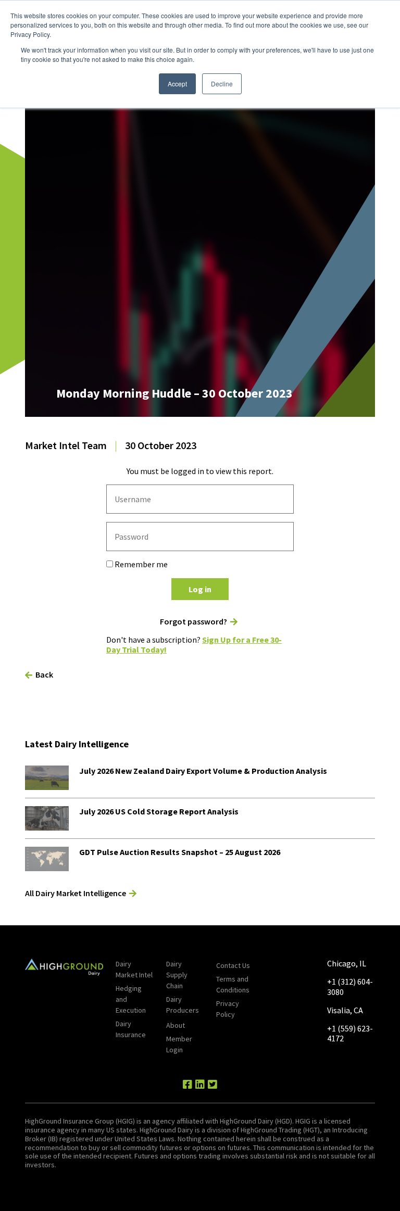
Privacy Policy (227, 1009)
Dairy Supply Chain (177, 974)
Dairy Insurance (131, 1029)
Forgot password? (193, 622)
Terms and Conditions (232, 984)
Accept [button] (177, 83)
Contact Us (233, 965)
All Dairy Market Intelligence (75, 893)
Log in (200, 589)
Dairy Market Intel (134, 969)
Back (44, 674)
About (175, 1025)
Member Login (179, 1044)
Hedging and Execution (131, 999)
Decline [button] (222, 83)
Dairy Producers (182, 1005)
